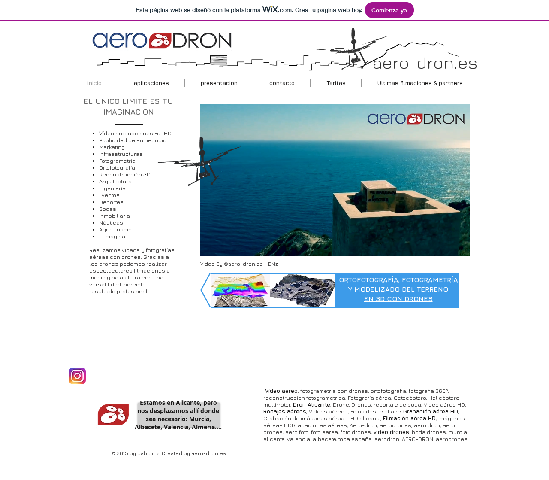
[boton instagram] (77, 376)
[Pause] (211, 244)
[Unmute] (226, 244)
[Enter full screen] (458, 244)
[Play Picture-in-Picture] (443, 244)
